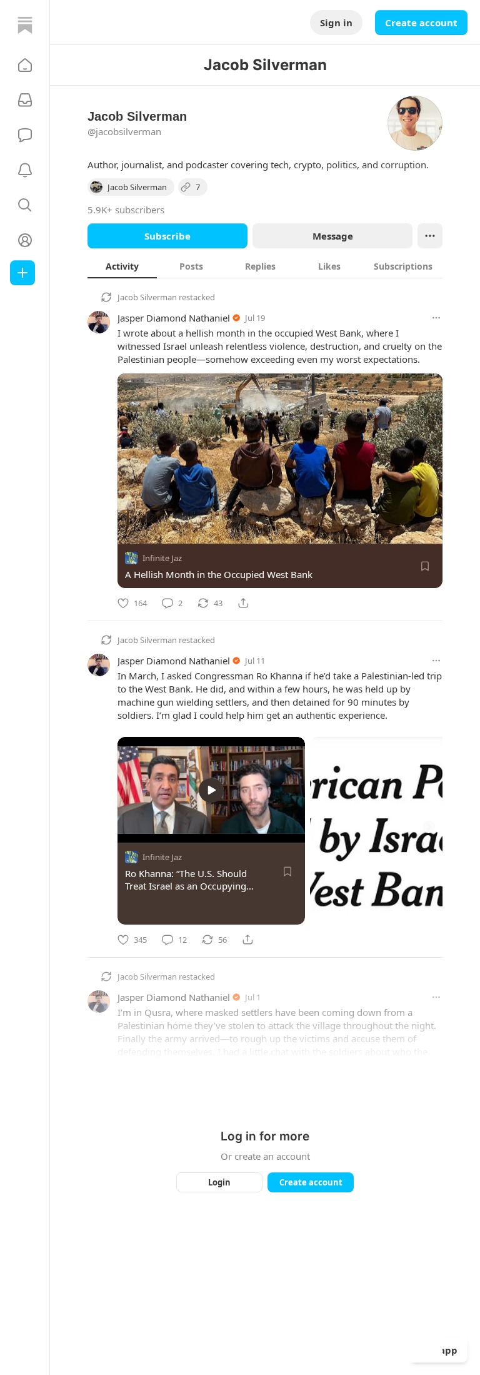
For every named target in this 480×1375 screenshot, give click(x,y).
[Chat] (25, 135)
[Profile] (25, 240)
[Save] (425, 566)
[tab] (122, 265)
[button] (25, 65)
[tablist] (265, 265)
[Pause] (131, 829)
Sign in (336, 22)
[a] (211, 790)
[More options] (436, 318)
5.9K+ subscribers (126, 209)
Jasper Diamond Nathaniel (174, 318)
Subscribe (167, 236)
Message (332, 236)
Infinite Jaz (162, 558)
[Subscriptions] (25, 100)
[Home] (25, 25)
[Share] (243, 603)
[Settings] (295, 829)
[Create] (22, 272)
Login (219, 1182)
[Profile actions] (430, 235)
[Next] (428, 827)
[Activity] (25, 170)
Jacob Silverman (147, 297)
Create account (421, 22)
